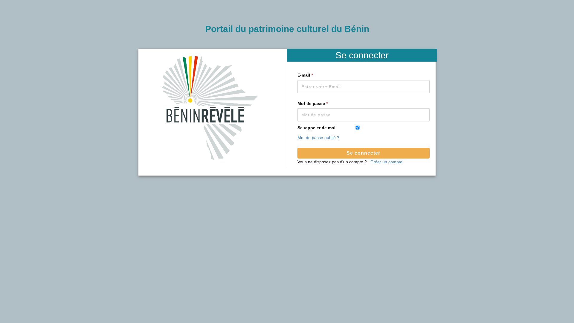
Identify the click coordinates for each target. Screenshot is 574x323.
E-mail (305, 75)
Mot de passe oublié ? (318, 137)
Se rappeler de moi (316, 127)
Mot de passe (312, 103)
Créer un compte (386, 161)
